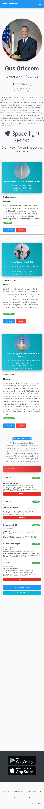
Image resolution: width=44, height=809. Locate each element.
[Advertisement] (22, 622)
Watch (23, 494)
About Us (6, 791)
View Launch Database (22, 593)
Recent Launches (10, 469)
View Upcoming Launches (22, 587)
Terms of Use (31, 791)
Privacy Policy (18, 791)
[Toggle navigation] (39, 3)
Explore (9, 230)
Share (21, 230)
